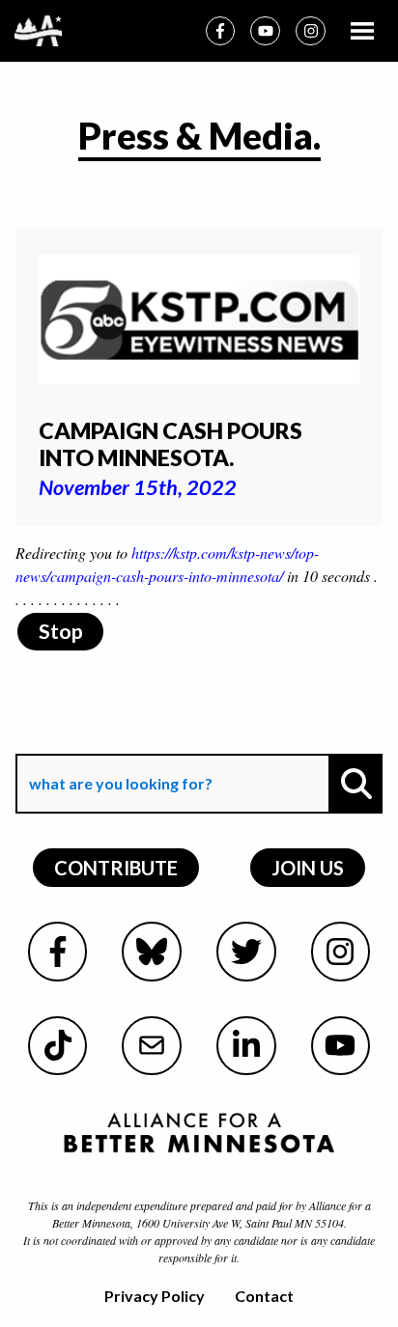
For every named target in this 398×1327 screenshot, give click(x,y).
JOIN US (307, 867)
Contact (264, 1295)
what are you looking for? (119, 740)
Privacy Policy (154, 1295)
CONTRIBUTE (116, 867)
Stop (61, 631)
